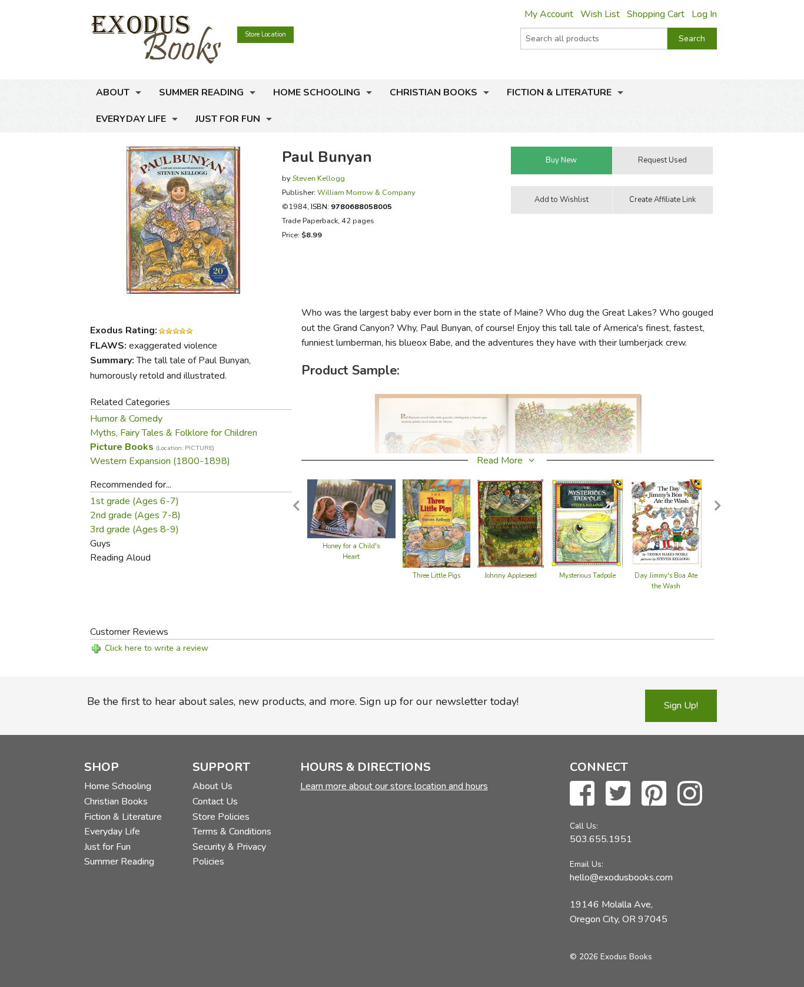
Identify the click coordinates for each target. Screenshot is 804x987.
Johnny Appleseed (510, 575)
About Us (212, 786)
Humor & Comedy (126, 418)
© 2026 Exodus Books (611, 956)
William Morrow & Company (366, 192)
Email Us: (586, 864)
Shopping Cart (656, 14)
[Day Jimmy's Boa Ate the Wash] (666, 522)
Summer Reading (201, 92)
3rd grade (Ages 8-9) (134, 529)
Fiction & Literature (559, 92)
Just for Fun (227, 118)
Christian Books (433, 92)
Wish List (600, 14)
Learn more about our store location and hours (394, 786)
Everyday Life (131, 118)
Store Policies (221, 816)
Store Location (265, 34)
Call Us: (584, 826)
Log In (704, 14)
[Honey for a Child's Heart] (351, 508)
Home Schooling (316, 92)
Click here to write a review (156, 648)
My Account (548, 14)
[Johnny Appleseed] (510, 522)
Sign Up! (681, 705)
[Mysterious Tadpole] (587, 522)
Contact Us (215, 801)
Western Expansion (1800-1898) (160, 461)
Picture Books (152, 446)
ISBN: (351, 206)
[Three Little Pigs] (436, 522)
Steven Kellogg (319, 178)
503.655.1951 (601, 839)
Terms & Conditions (231, 831)
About (112, 92)
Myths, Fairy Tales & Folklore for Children (173, 432)
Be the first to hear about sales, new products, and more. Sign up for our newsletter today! (303, 701)
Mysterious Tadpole (587, 575)
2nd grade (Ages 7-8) (135, 515)
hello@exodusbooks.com (621, 877)
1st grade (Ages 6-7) (134, 501)
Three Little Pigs (436, 575)
